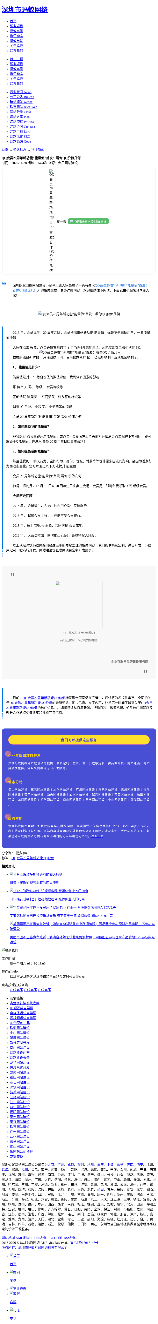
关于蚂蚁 (16, 46)
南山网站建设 (20, 1047)
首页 (13, 21)
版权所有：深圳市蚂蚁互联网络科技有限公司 (34, 1247)
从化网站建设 (20, 1136)
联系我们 (16, 51)
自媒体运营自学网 (23, 1013)
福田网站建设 (20, 1077)
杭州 (90, 1165)
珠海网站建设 (20, 1028)
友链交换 (16, 1156)
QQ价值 (59, 698)
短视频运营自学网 (23, 1018)
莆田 (100, 1189)
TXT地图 (55, 1237)
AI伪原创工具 (20, 1023)
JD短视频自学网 (21, 1008)
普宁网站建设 (20, 1107)
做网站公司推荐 (21, 1151)
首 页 (16, 59)
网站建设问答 (20, 1052)
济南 (130, 1165)
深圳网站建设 (20, 1087)
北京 (51, 1165)
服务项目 (16, 26)
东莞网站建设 (20, 1141)
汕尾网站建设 (20, 1097)
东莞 (120, 1165)
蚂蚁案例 (16, 31)
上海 (110, 1165)
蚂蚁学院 (16, 41)
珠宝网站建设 (20, 1127)
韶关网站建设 (20, 1092)
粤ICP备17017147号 (84, 1242)
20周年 (39, 698)
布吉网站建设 (20, 1082)
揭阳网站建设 (20, 1112)
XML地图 (23, 1237)
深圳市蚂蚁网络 (25, 9)
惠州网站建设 (20, 1117)
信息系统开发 (20, 1067)
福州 (24, 1169)
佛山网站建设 (20, 1146)
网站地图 (8, 1237)
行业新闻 (37, 150)
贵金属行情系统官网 (25, 1003)
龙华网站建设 (20, 1062)
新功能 (49, 698)
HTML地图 (39, 1237)
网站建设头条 (20, 1057)
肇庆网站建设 (20, 1038)
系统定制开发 (20, 1042)
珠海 (5, 1169)
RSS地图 (70, 1237)
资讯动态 (16, 36)
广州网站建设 (20, 1132)
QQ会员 (28, 698)
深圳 (80, 1165)
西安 (140, 1165)
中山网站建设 (20, 1033)
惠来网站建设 (20, 1122)
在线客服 (16, 990)
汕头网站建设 (20, 1102)
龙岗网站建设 (20, 1072)
